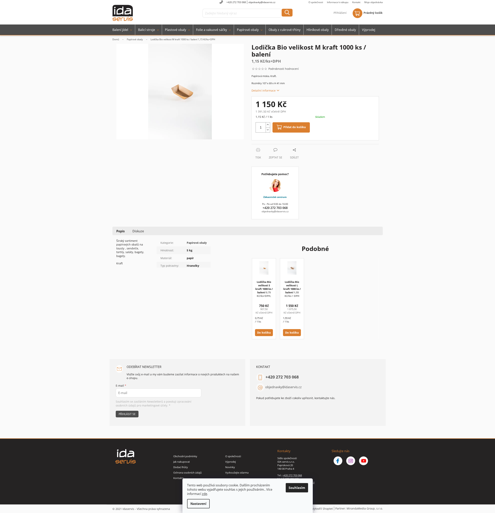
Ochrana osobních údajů (187, 472)
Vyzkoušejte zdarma (237, 472)
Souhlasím (297, 488)
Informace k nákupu (337, 2)
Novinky (230, 467)
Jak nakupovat (181, 461)
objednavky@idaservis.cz (283, 387)
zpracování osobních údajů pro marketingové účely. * (153, 403)
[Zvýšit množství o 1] (268, 125)
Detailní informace (263, 90)
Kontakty (178, 478)
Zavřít (272, 146)
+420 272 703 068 (282, 377)
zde (204, 494)
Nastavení (198, 504)
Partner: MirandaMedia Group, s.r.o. (359, 508)
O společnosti (315, 2)
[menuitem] (122, 29)
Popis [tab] (120, 231)
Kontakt (356, 2)
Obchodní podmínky (185, 456)
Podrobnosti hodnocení (283, 69)
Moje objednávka (373, 2)
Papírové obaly (197, 243)
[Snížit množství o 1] (268, 130)
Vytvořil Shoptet (322, 508)
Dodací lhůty (180, 467)
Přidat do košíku (294, 127)
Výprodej (230, 461)
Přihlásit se (127, 414)
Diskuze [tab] (138, 231)
